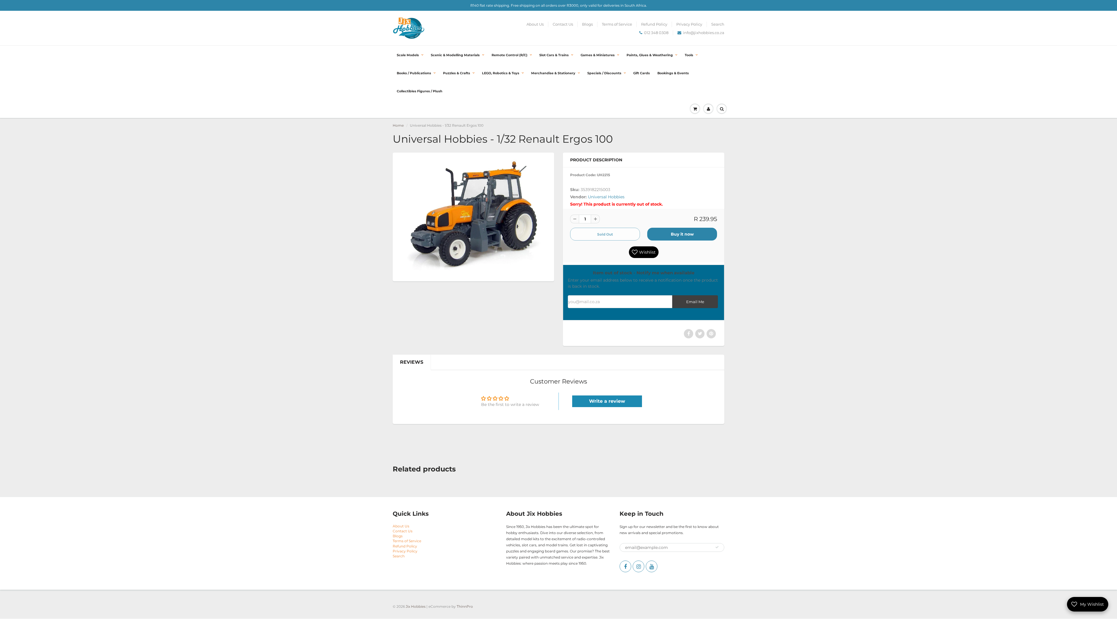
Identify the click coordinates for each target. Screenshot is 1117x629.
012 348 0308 (656, 32)
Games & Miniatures (598, 55)
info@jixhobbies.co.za (703, 32)
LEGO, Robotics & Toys (500, 73)
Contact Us (563, 24)
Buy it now (682, 234)
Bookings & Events (673, 73)
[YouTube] (651, 566)
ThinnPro (465, 606)
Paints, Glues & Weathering (650, 55)
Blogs (587, 24)
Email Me (695, 302)
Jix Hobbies (416, 606)
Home (398, 125)
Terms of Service (617, 24)
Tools (689, 55)
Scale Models (408, 55)
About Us (535, 24)
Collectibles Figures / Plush (419, 91)
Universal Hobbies (606, 196)
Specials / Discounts (604, 73)
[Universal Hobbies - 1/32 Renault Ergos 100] (473, 216)
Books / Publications (414, 73)
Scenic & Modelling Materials (455, 55)
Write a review (607, 401)
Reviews (411, 362)
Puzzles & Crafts (456, 73)
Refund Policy (654, 24)
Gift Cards (641, 73)
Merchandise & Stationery (553, 73)
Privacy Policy (689, 24)
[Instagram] (638, 566)
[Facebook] (625, 566)
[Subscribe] (717, 547)
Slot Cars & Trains (554, 55)
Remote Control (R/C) (509, 55)
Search (717, 24)
